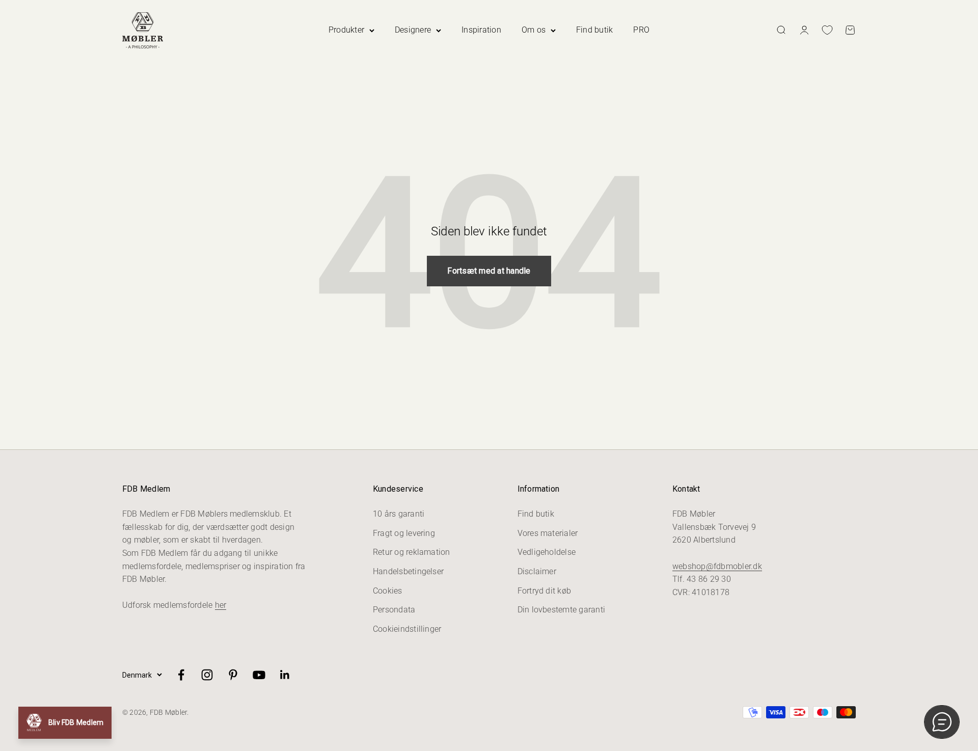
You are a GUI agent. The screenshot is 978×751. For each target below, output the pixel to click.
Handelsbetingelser (408, 571)
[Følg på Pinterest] (233, 675)
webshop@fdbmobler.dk (717, 566)
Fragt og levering (404, 533)
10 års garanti (398, 514)
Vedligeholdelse (547, 552)
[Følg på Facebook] (181, 675)
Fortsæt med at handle (488, 271)
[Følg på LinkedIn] (285, 675)
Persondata (394, 609)
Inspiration (481, 30)
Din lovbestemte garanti (562, 609)
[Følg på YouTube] (259, 675)
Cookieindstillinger (407, 629)
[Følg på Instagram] (207, 675)
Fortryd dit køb (545, 591)
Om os (534, 30)
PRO (641, 30)
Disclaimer (537, 571)
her (221, 605)
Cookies (387, 591)
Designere (413, 30)
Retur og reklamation (411, 552)
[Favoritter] (827, 30)
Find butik (594, 30)
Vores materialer (548, 533)
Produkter (346, 30)
